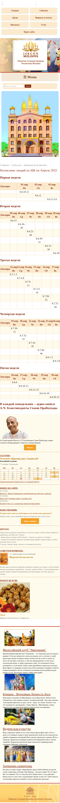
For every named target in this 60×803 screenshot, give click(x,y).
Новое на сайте (9, 488)
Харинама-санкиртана (17, 766)
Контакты (15, 24)
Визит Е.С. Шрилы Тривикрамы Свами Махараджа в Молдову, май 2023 (25, 493)
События (44, 10)
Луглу (2, 614)
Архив (15, 17)
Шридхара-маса (18, 458)
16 (55, 475)
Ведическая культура (17, 729)
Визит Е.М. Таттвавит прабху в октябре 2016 (16, 498)
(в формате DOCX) (32, 482)
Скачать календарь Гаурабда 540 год (12, 482)
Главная (15, 10)
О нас (43, 24)
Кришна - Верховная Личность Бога (27, 694)
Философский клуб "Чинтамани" (24, 650)
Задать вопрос (30, 521)
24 (4, 479)
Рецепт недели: (9, 580)
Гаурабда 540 (32, 458)
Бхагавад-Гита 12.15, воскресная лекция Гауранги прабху (20, 503)
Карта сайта (29, 31)
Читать (30, 447)
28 (38, 479)
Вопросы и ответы (43, 17)
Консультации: (8, 509)
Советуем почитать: (11, 550)
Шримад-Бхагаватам (35, 165)
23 (55, 477)
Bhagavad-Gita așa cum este (21, 557)
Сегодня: (5, 455)
